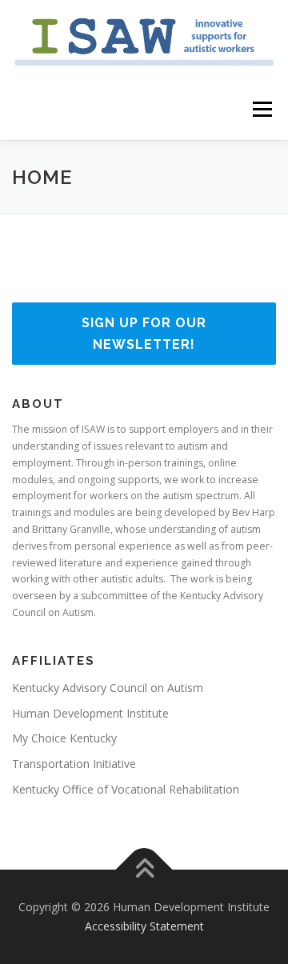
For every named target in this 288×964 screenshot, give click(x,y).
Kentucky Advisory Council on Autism (107, 687)
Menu (261, 110)
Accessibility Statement (144, 926)
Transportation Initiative (74, 763)
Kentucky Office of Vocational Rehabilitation (125, 789)
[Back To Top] (144, 870)
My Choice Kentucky (64, 738)
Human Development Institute (90, 713)
